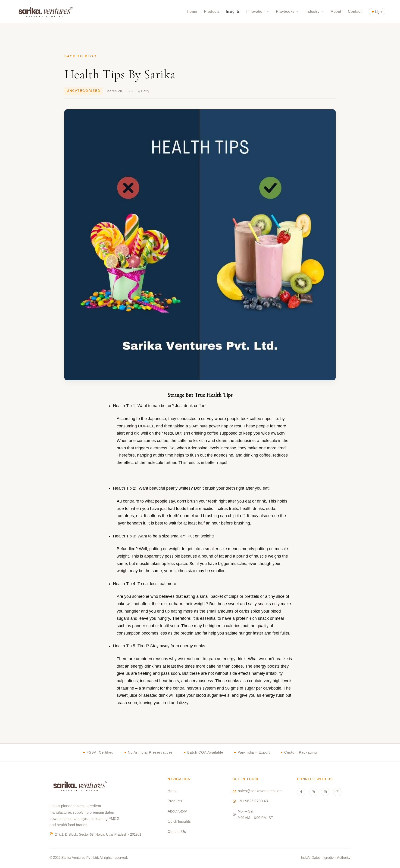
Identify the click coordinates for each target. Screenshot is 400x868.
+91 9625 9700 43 (253, 801)
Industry (313, 11)
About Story (177, 811)
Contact (355, 11)
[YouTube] (337, 792)
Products (211, 11)
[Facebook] (301, 792)
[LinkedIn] (325, 792)
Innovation (256, 11)
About (336, 11)
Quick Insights (179, 821)
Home (192, 11)
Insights (233, 11)
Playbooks (285, 11)
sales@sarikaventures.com (260, 791)
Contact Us (177, 832)
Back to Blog (80, 56)
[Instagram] (313, 792)
